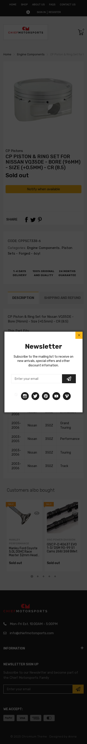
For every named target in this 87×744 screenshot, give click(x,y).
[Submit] (69, 378)
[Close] (79, 335)
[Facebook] (16, 396)
